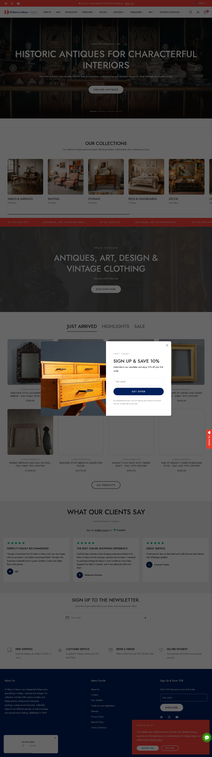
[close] (167, 345)
